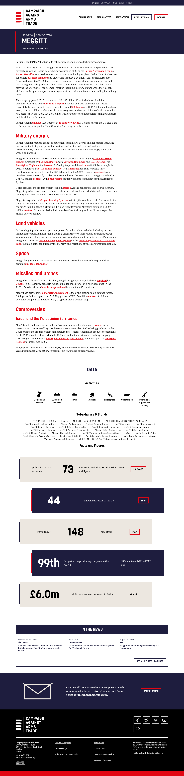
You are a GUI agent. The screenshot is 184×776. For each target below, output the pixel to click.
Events (121, 3)
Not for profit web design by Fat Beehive (148, 753)
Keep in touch (141, 17)
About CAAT (105, 3)
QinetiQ (20, 283)
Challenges (85, 17)
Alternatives (104, 17)
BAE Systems (98, 161)
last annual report (54, 103)
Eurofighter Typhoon (27, 165)
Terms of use (99, 743)
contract (100, 171)
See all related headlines (150, 661)
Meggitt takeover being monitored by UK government (139, 646)
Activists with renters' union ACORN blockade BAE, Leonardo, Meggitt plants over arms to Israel (40, 648)
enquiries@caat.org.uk (29, 757)
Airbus (84, 165)
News (115, 3)
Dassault (48, 165)
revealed (97, 324)
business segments (38, 77)
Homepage (95, 3)
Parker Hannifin (25, 74)
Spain (86, 471)
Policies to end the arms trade (66, 754)
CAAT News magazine (63, 743)
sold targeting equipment (54, 292)
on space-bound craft (36, 263)
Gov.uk (133, 594)
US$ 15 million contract (49, 168)
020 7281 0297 (24, 755)
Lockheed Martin (48, 161)
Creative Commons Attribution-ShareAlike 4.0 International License (150, 746)
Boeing (67, 187)
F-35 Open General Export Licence (64, 338)
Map (143, 500)
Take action (122, 17)
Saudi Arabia (109, 467)
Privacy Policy (99, 748)
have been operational (53, 287)
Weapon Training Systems (54, 200)
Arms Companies (44, 34)
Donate (161, 17)
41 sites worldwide (69, 122)
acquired (102, 280)
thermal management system (55, 240)
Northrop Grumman (74, 161)
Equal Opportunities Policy (104, 754)
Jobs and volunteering (102, 760)
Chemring (73, 168)
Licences (138, 469)
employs (36, 122)
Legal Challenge (61, 748)
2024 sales (77, 106)
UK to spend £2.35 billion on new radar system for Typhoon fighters (91, 646)
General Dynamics (89, 240)
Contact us (20, 761)
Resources (130, 3)
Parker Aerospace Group (98, 70)
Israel (121, 467)
